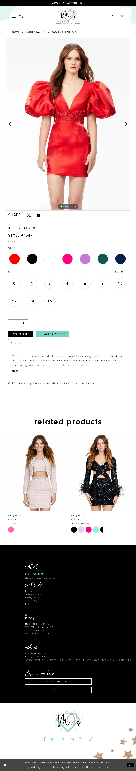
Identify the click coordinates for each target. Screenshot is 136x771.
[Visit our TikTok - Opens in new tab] (91, 739)
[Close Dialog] (5, 765)
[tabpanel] (68, 124)
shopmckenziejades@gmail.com (40, 578)
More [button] (15, 371)
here (106, 767)
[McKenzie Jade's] (68, 16)
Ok (130, 764)
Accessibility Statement (36, 601)
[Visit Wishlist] (122, 16)
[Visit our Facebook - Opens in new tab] (44, 739)
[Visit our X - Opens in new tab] (81, 739)
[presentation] (36, 471)
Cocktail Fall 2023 (65, 32)
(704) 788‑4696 (34, 573)
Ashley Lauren (36, 32)
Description (17, 343)
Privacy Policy (32, 598)
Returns (28, 591)
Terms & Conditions (34, 594)
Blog (27, 604)
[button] (14, 16)
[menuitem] (14, 16)
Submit (58, 690)
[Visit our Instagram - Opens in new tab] (53, 739)
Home (16, 32)
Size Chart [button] (121, 272)
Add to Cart (21, 334)
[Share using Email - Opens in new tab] (38, 215)
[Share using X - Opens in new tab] (29, 215)
